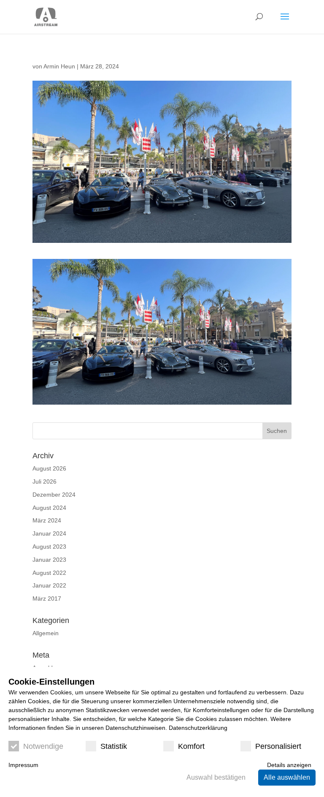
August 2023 (49, 546)
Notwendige (43, 746)
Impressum (23, 765)
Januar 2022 (49, 585)
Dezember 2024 (54, 494)
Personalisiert (278, 746)
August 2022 (49, 572)
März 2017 (46, 598)
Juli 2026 (44, 481)
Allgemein (45, 633)
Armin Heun (59, 66)
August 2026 (49, 468)
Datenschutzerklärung (198, 727)
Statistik (113, 746)
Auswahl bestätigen (216, 777)
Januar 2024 (49, 533)
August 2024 (49, 507)
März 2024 (46, 520)
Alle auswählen (287, 777)
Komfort (191, 746)
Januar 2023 (49, 559)
